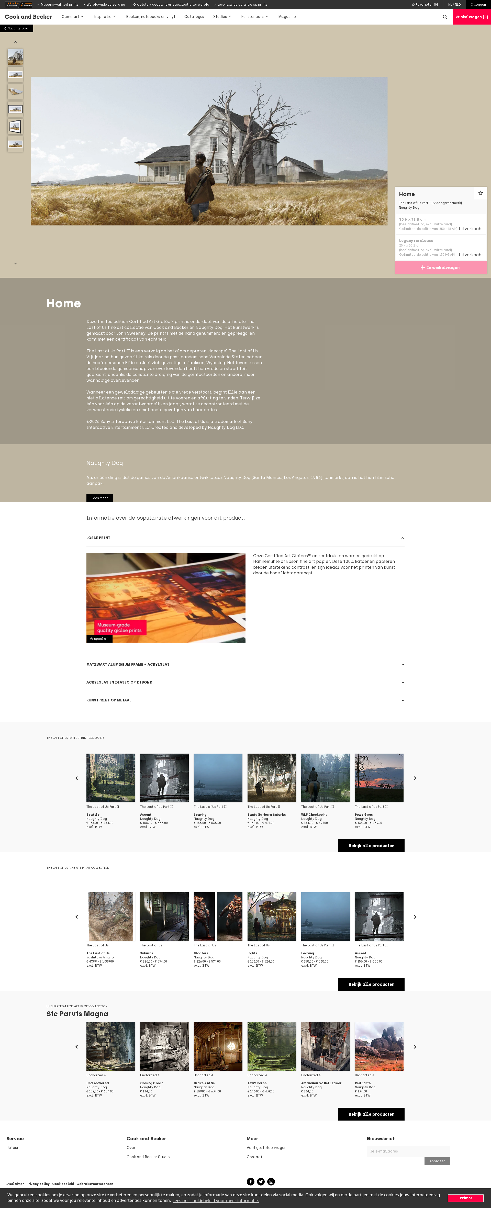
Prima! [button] (466, 1197)
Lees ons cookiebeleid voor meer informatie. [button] (216, 1200)
